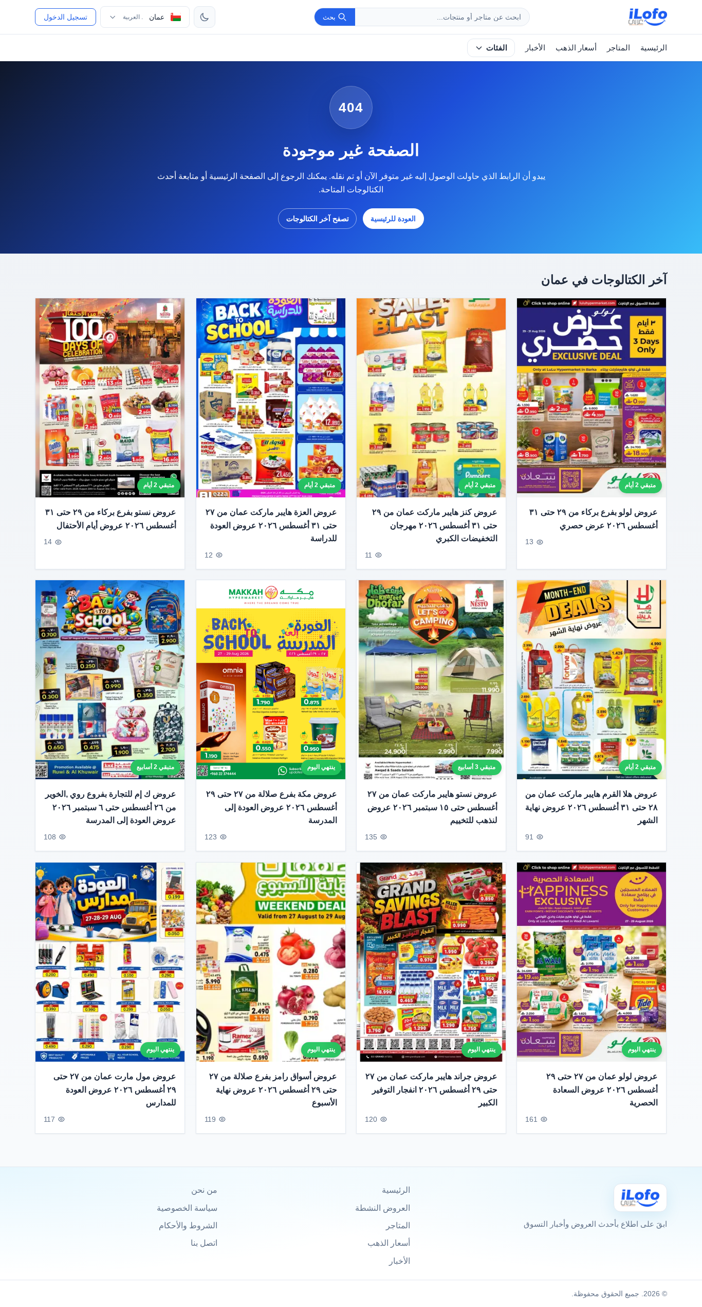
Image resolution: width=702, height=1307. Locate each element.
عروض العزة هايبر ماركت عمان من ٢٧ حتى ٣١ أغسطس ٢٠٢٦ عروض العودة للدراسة (271, 525)
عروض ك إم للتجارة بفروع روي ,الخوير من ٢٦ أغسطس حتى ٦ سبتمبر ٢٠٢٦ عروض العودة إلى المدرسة (111, 807)
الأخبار (535, 47)
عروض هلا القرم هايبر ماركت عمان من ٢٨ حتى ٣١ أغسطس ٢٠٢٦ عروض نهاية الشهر (592, 807)
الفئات (496, 47)
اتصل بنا (204, 1243)
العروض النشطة (382, 1208)
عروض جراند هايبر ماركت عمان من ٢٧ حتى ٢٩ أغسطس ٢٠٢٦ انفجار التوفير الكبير (431, 1089)
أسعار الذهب (576, 47)
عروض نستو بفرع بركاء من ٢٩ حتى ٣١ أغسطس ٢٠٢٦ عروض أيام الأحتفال (111, 519)
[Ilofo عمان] (640, 1198)
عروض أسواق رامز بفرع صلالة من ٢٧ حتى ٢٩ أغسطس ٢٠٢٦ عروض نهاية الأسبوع (273, 1089)
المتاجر (618, 47)
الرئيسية (653, 47)
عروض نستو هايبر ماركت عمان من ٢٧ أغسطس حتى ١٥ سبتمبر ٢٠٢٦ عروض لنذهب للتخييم (432, 807)
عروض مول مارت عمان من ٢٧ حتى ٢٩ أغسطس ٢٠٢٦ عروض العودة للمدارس (115, 1089)
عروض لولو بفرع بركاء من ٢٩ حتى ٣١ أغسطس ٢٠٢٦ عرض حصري (594, 519)
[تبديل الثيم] (204, 17)
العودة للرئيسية (393, 218)
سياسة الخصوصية (187, 1208)
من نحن (204, 1190)
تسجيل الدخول (65, 17)
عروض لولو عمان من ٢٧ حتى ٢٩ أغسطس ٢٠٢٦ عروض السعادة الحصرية (602, 1089)
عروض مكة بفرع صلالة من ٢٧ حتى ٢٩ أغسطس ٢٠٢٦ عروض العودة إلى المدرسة (271, 807)
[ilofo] (648, 17)
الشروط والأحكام (188, 1225)
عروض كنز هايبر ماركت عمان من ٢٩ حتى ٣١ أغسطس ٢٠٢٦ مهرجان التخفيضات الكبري (434, 525)
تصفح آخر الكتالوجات (317, 218)
